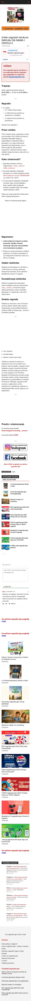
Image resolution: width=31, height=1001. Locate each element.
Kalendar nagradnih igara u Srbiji (13, 951)
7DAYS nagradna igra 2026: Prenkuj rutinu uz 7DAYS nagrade (19, 524)
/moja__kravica (21, 430)
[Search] (29, 2)
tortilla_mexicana (9, 168)
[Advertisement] (15, 217)
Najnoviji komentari (8, 958)
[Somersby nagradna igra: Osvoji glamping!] (6, 493)
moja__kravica (19, 166)
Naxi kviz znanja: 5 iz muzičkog (13, 725)
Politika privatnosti (8, 963)
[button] (2, 2)
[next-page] (5, 554)
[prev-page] (3, 554)
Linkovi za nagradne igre (10, 956)
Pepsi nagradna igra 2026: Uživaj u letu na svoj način (14, 771)
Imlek (13, 472)
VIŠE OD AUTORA (9, 480)
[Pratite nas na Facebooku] (15, 457)
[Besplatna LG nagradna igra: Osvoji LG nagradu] (6, 532)
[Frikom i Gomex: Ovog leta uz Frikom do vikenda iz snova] (15, 648)
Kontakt (4, 953)
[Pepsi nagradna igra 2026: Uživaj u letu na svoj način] (6, 516)
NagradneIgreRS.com (16, 77)
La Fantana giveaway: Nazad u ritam (15, 680)
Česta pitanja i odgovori (9, 944)
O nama (4, 961)
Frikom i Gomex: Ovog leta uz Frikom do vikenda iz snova (15, 658)
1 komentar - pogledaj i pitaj (15, 28)
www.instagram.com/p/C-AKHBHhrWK (16, 175)
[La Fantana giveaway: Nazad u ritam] (6, 486)
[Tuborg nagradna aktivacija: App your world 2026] (6, 540)
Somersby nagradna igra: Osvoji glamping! (15, 981)
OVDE (16, 435)
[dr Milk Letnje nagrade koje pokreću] (6, 547)
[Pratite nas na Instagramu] (15, 447)
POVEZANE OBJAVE (10, 477)
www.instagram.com (9, 430)
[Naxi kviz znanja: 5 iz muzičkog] (6, 501)
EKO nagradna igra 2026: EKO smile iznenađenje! (13, 988)
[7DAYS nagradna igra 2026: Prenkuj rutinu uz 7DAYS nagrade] (6, 524)
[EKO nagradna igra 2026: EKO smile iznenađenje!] (6, 509)
